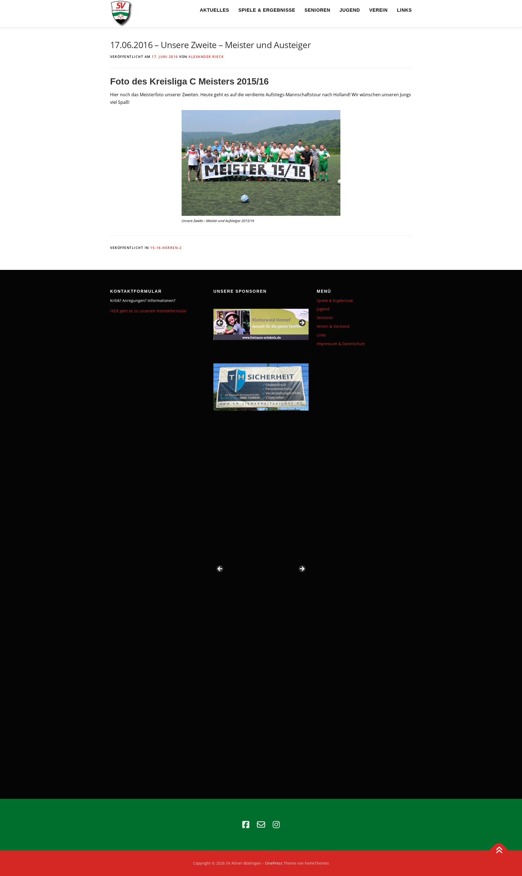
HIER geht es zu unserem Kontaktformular (148, 310)
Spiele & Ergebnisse (266, 10)
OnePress (273, 863)
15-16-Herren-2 (166, 247)
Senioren (317, 10)
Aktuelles (214, 10)
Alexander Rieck (206, 56)
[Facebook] (246, 825)
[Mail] (261, 825)
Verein (378, 10)
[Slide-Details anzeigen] (261, 324)
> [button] (302, 323)
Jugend (350, 10)
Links (404, 10)
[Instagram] (276, 825)
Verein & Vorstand (333, 326)
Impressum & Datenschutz (341, 343)
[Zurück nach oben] (499, 850)
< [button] (220, 323)
